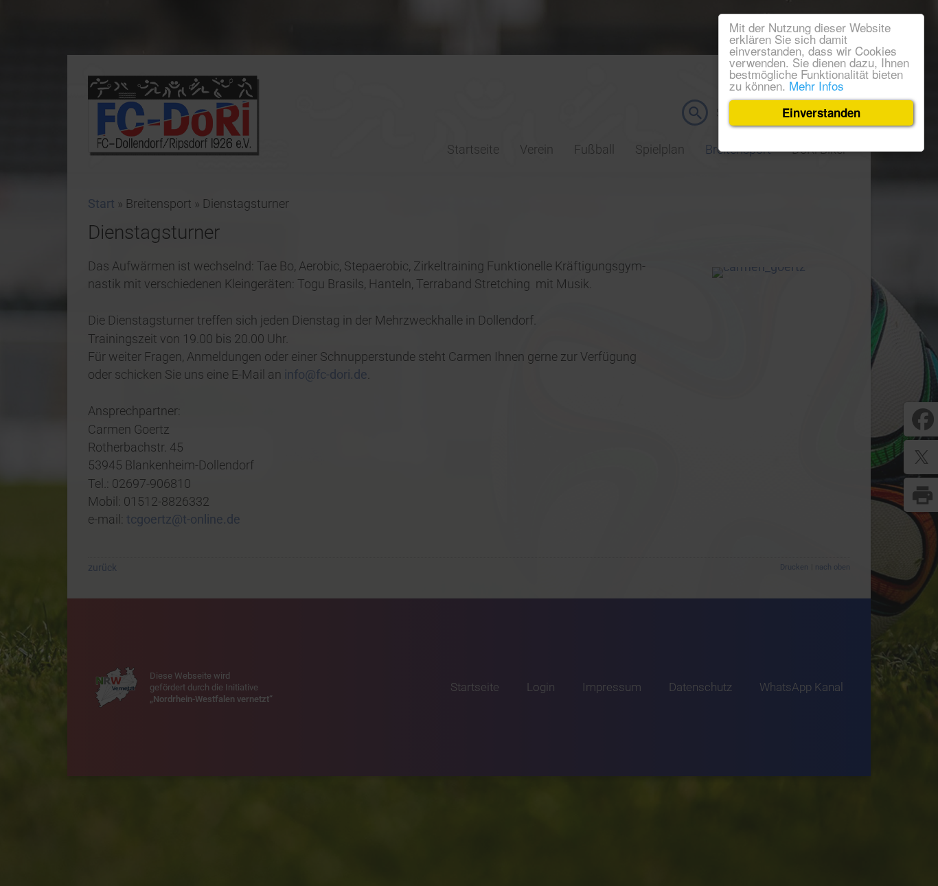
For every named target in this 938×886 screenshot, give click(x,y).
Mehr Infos (816, 85)
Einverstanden (821, 112)
